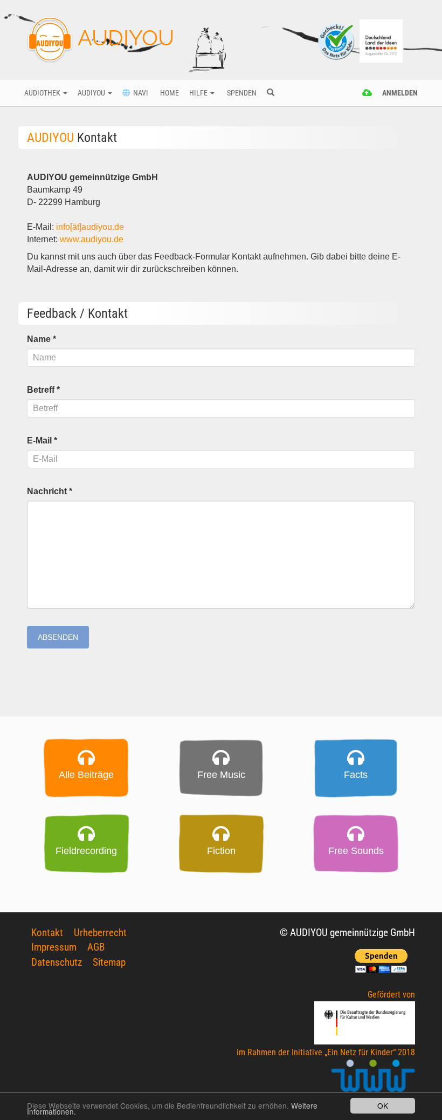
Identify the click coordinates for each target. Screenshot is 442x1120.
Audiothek (43, 93)
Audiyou (92, 93)
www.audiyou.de (93, 239)
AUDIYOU (123, 37)
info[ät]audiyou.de (90, 226)
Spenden (241, 93)
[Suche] (270, 93)
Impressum (54, 947)
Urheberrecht (100, 932)
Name (41, 339)
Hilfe (199, 93)
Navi (139, 93)
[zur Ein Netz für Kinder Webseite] (373, 1080)
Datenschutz (56, 962)
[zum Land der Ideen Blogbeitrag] (381, 40)
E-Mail (42, 440)
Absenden (58, 637)
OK (382, 1105)
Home (168, 93)
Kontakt (47, 932)
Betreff (43, 389)
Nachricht (49, 491)
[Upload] (367, 93)
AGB (96, 947)
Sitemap (109, 962)
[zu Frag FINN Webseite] (337, 40)
